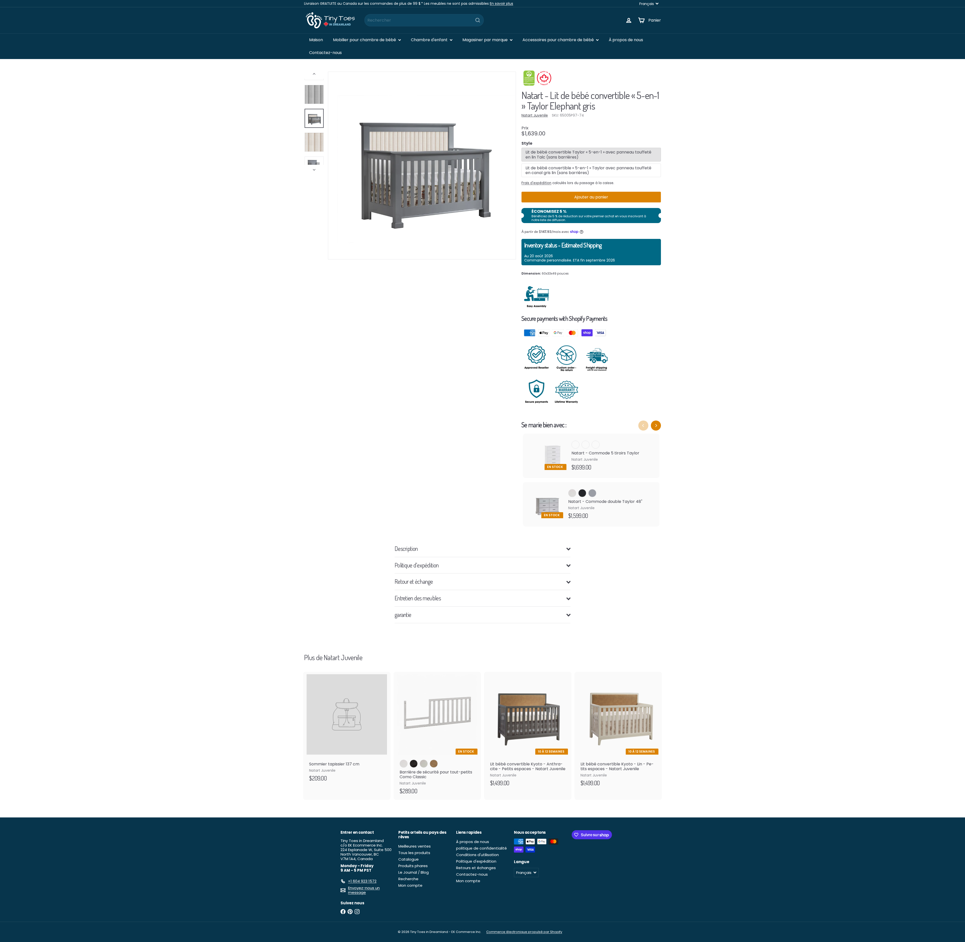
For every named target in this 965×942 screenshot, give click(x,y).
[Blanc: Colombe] (424, 764)
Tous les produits (414, 852)
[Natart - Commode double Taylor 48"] (591, 504)
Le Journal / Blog (413, 872)
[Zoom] (422, 165)
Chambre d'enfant (430, 40)
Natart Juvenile (343, 657)
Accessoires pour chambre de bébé (558, 40)
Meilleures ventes (414, 846)
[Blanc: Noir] (414, 764)
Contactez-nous (325, 53)
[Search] (478, 20)
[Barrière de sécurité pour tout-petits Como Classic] (437, 736)
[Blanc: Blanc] (404, 764)
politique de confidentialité (481, 848)
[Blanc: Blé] (434, 764)
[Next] (656, 426)
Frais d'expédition (536, 183)
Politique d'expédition (476, 861)
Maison (316, 40)
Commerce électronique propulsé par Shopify (524, 931)
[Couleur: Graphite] (586, 445)
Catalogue (408, 859)
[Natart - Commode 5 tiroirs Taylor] (591, 456)
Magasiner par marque (485, 40)
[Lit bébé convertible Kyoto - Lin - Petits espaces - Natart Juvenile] (618, 732)
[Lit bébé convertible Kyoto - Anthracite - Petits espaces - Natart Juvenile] (527, 732)
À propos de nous (626, 40)
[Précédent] (314, 75)
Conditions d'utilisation (477, 854)
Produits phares (413, 865)
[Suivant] (314, 168)
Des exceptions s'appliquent (417, 3)
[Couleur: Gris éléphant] (596, 445)
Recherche (408, 878)
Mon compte (410, 885)
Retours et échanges (476, 867)
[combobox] (424, 20)
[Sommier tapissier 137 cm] (347, 729)
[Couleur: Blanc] (575, 445)
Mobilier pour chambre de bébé (365, 40)
